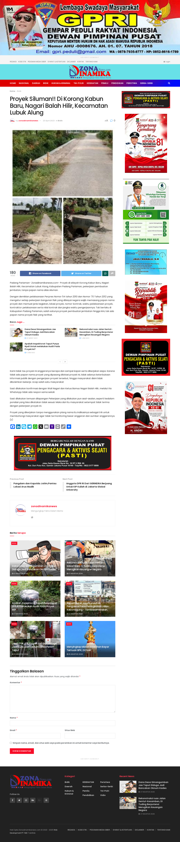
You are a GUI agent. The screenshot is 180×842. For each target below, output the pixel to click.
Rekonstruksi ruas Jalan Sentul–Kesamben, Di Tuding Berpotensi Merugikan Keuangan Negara (96, 332)
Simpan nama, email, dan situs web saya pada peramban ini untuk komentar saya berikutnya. (61, 743)
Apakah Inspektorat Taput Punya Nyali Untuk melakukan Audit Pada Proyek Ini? (42, 346)
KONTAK (80, 61)
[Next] (65, 362)
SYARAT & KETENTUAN (56, 61)
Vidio (103, 795)
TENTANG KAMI (91, 61)
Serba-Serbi (146, 83)
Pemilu (104, 83)
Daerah (36, 83)
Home (13, 83)
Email (13, 730)
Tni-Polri (79, 83)
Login (167, 61)
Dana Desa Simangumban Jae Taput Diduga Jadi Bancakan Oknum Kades (40, 332)
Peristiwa (131, 83)
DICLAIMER (71, 61)
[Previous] (60, 362)
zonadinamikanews (28, 120)
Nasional (24, 83)
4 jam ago (30, 352)
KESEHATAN (92, 83)
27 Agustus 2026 (20, 573)
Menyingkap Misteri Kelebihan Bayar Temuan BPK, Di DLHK (88, 648)
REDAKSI (13, 61)
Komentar (16, 682)
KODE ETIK (22, 61)
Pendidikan (117, 83)
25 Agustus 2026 (75, 654)
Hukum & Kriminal (60, 83)
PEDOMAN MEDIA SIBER (37, 61)
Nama (14, 717)
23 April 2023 (49, 120)
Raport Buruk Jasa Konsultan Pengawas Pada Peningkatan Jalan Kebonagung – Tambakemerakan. (88, 606)
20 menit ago (31, 338)
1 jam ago (85, 338)
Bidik (45, 83)
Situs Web (70, 730)
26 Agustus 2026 (20, 654)
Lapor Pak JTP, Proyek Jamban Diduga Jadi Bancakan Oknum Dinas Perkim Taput (34, 647)
